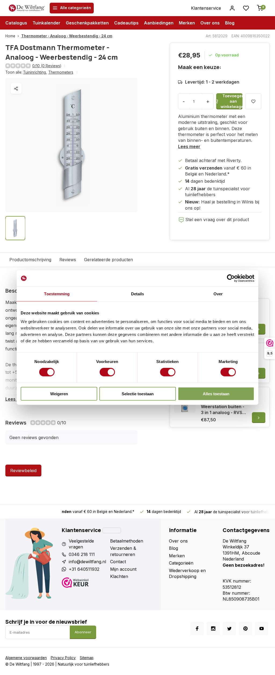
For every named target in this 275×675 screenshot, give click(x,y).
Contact (118, 561)
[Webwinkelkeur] (84, 583)
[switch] (107, 372)
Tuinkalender (46, 23)
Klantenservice (206, 8)
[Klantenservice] (111, 530)
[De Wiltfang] (27, 8)
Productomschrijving (30, 259)
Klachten (119, 576)
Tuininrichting (35, 72)
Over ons (210, 23)
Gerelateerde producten (108, 259)
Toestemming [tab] (57, 294)
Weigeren (59, 393)
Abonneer (83, 632)
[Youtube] (261, 628)
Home (10, 36)
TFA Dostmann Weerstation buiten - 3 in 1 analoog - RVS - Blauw (223, 406)
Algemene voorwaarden (26, 658)
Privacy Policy (63, 658)
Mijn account (123, 569)
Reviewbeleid (23, 470)
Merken (187, 23)
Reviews (67, 259)
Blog (229, 23)
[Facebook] (197, 628)
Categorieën (181, 563)
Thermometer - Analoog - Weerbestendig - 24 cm (66, 36)
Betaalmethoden (126, 541)
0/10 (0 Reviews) (46, 66)
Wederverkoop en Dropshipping (187, 573)
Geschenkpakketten (87, 23)
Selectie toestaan (138, 393)
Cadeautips (126, 23)
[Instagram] (213, 628)
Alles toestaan (216, 393)
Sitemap (86, 658)
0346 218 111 (82, 554)
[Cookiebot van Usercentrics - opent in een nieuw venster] (230, 278)
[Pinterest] (245, 628)
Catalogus (16, 23)
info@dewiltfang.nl (87, 561)
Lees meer (189, 146)
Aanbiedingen (158, 23)
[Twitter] (229, 628)
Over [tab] (218, 294)
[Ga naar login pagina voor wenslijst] (246, 8)
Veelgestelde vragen (81, 544)
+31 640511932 (84, 569)
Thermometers (60, 72)
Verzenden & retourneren (123, 551)
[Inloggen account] (232, 8)
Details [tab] (137, 294)
